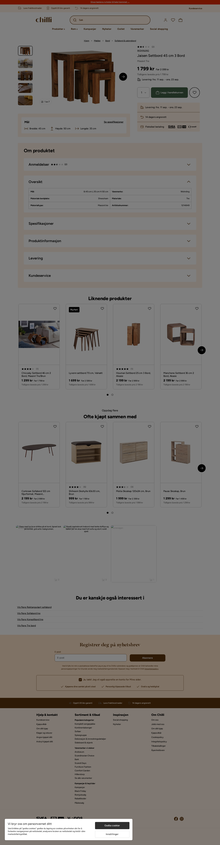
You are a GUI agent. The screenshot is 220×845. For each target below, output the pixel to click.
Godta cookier (112, 825)
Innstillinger (112, 834)
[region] (68, 829)
